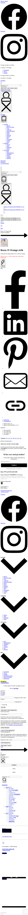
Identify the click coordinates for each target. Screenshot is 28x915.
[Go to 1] (11, 218)
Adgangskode (18, 701)
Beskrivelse (6, 419)
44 (18, 438)
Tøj (1, 225)
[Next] (2, 215)
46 (20, 438)
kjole (2, 88)
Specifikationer (7, 421)
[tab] (15, 420)
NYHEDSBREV (5, 682)
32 (8, 438)
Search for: (3, 85)
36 (11, 438)
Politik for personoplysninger (15, 725)
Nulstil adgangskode (5, 742)
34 (9, 438)
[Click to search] (20, 85)
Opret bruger (4, 710)
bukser (12, 88)
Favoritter (3, 114)
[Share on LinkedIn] (15, 336)
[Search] (1, 82)
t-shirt (8, 88)
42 (17, 438)
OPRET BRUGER (5, 727)
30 (6, 438)
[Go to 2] (11, 220)
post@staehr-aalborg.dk (6, 490)
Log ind (2, 730)
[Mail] (15, 393)
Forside (2, 223)
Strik (2, 228)
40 (15, 438)
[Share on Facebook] (15, 308)
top (5, 88)
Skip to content (4, 1)
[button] (4, 208)
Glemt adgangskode (12, 710)
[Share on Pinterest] (15, 368)
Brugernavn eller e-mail (6, 739)
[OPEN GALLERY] (14, 206)
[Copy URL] (15, 417)
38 (13, 438)
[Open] (1, 113)
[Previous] (1, 215)
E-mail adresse (4, 714)
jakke (16, 88)
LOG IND (3, 707)
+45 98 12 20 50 (4, 492)
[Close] (1, 84)
